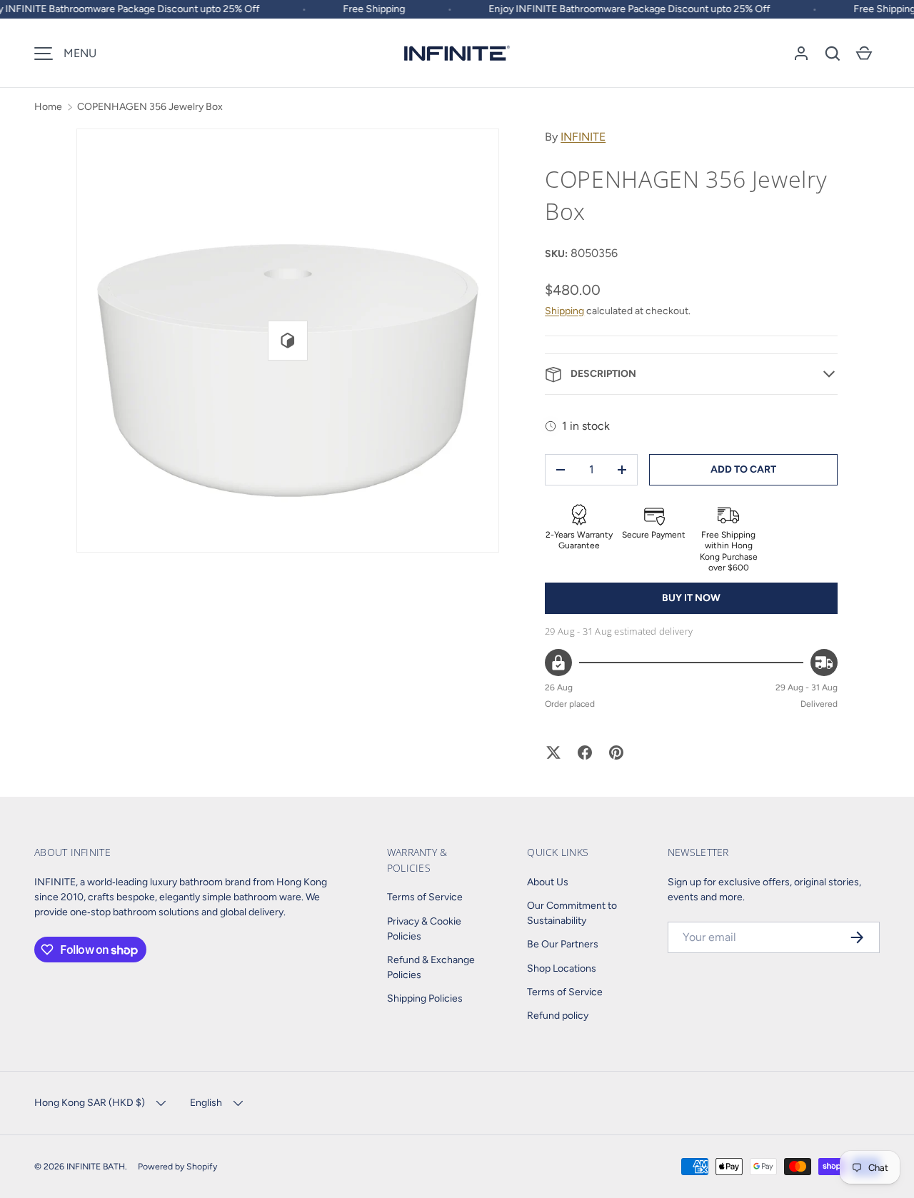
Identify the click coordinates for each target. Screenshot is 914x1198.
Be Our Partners (562, 944)
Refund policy (557, 1016)
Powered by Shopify (177, 1166)
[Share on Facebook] (585, 752)
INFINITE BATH (95, 1166)
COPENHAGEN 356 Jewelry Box (150, 107)
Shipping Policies (425, 998)
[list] (287, 341)
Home (48, 107)
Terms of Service (425, 897)
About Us (547, 882)
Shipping (564, 311)
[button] (832, 53)
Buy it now (691, 598)
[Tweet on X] (553, 752)
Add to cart (743, 469)
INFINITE (583, 137)
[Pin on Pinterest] (616, 752)
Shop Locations (561, 968)
